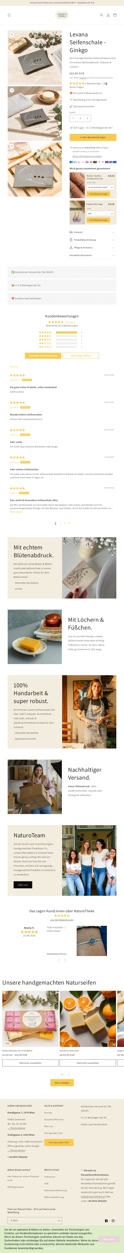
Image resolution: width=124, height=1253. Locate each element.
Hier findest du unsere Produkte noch (23, 1178)
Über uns (23, 884)
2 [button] (60, 523)
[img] (17, 375)
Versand (82, 78)
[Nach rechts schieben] (68, 1074)
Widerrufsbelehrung (54, 1197)
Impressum (49, 1176)
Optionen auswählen (30, 1062)
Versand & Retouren (54, 1119)
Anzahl (72, 112)
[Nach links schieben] (55, 1074)
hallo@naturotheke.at (93, 1196)
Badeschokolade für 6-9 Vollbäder (17, 1051)
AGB (46, 1183)
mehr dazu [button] (51, 1248)
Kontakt (48, 1112)
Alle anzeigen (62, 1082)
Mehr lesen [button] (16, 511)
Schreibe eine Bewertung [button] (43, 355)
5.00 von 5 (70, 322)
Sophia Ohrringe (95, 204)
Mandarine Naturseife (69, 1051)
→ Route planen (16, 1128)
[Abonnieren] (58, 1220)
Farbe (89, 209)
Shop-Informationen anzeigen (87, 156)
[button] (9, 15)
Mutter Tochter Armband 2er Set (95, 177)
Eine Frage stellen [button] (81, 355)
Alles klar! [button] (109, 1239)
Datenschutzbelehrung (55, 1190)
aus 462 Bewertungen (62, 919)
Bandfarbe (91, 183)
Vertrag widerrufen (53, 1133)
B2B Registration (16, 1187)
